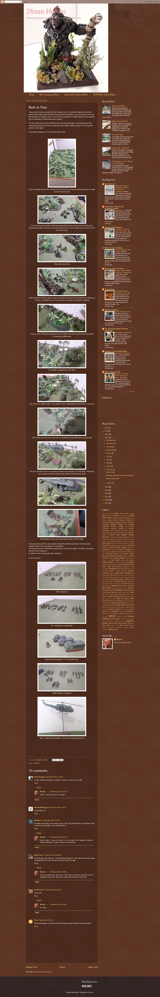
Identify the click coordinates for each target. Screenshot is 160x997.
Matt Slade (105, 581)
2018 (106, 493)
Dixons (125, 554)
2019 (106, 490)
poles (119, 592)
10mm (117, 513)
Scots (127, 603)
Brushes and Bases (112, 310)
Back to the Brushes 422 (123, 312)
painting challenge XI (118, 588)
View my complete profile (122, 642)
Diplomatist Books (112, 554)
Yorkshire (104, 629)
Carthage (105, 547)
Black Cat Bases (129, 539)
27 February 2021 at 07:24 (58, 792)
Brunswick (125, 545)
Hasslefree (112, 569)
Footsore (123, 560)
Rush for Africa (111, 598)
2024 (106, 428)
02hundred (105, 513)
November (110, 443)
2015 (106, 503)
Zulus (115, 629)
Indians (111, 571)
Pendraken (119, 590)
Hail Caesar (116, 566)
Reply (36, 783)
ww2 (108, 625)
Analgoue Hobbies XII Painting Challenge (122, 530)
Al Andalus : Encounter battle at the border (122, 230)
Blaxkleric (37, 820)
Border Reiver (106, 545)
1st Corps (131, 513)
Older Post (93, 967)
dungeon (111, 556)
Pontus (131, 592)
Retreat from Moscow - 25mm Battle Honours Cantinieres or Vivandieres (122, 188)
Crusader (127, 549)
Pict (129, 590)
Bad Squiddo (122, 535)
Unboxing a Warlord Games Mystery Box (120, 475)
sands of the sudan (128, 601)
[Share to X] (58, 760)
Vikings (104, 621)
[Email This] (53, 760)
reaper (132, 594)
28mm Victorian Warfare (113, 248)
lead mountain (124, 577)
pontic (127, 592)
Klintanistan (121, 575)
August (109, 453)
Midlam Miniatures (122, 581)
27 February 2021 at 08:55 (52, 855)
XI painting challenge (121, 627)
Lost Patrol (105, 579)
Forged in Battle (107, 562)
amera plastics (113, 520)
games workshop (112, 564)
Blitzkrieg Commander (128, 541)
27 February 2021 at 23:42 (58, 904)
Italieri (132, 573)
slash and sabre (119, 607)
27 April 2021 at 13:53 (45, 920)
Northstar (115, 586)
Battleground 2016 (116, 537)
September (110, 450)
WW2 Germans (125, 625)
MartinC (43, 792)
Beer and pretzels (118, 539)
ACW (104, 518)
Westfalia (125, 623)
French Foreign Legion (120, 562)
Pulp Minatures (120, 594)
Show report (130, 605)
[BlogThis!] (55, 760)
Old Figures (123, 585)
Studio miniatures (115, 609)
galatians (104, 564)
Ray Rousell (38, 890)
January (109, 483)
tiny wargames (121, 611)
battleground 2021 (107, 539)
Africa (109, 518)
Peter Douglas (39, 777)
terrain (114, 611)
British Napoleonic (117, 545)
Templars (109, 611)
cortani (113, 549)
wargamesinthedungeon (113, 227)
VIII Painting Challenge (127, 618)
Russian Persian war (109, 601)
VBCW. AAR (120, 616)
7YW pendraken (122, 515)
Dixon (120, 554)
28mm (104, 515)
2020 (106, 487)
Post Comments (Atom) (44, 972)
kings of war (114, 575)
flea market (116, 560)
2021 (106, 437)
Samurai (119, 601)
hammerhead (126, 566)
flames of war (106, 560)
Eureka (132, 558)
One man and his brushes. (114, 268)
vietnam (36, 763)
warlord (111, 623)
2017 (106, 497)
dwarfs (125, 556)
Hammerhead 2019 (118, 106)
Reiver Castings (107, 596)
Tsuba (122, 613)
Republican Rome (120, 596)
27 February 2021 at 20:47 (52, 890)
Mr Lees (131, 581)
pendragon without (108, 590)
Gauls (119, 564)
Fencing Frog (109, 289)
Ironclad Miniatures (121, 571)
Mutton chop (109, 583)
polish (123, 592)
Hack (109, 566)
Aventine (131, 532)
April (108, 463)
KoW (126, 575)
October (109, 447)
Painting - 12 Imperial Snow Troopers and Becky (121, 375)
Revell (132, 596)
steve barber (105, 609)
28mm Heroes (46, 10)
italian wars (112, 573)
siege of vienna (109, 607)
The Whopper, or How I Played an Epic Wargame (122, 162)
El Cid (111, 558)
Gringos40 (124, 564)
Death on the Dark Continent (121, 551)
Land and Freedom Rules (76, 94)
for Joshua (130, 560)
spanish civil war (129, 607)
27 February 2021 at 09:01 (58, 872)
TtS (125, 613)
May (108, 460)
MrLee (104, 583)
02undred (111, 513)
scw (108, 605)
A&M (128, 515)
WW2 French (115, 625)
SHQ (103, 607)
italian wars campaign (123, 573)
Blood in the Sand (116, 543)
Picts (132, 590)
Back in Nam (110, 472)
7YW (115, 516)
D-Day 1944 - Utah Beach (120, 148)
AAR (132, 516)
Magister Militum (124, 579)
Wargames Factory (119, 621)
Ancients (105, 532)
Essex (128, 558)
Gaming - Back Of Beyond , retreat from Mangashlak (123, 271)
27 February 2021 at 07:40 (58, 837)
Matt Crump (38, 855)
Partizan (131, 588)
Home (32, 94)
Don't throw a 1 (110, 184)
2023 (106, 431)
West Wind (117, 623)
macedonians (113, 579)
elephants (116, 558)
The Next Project (117, 135)
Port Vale (105, 594)
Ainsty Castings (124, 518)
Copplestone (106, 549)
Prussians (111, 594)
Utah (106, 616)
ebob (129, 556)
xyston (131, 627)
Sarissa (104, 603)
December (110, 440)
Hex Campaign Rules (49, 94)
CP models (119, 549)
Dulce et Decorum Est (112, 372)
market (132, 579)
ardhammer (116, 532)
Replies (39, 787)
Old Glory (131, 585)
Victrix (112, 618)
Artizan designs (123, 532)
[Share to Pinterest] (62, 760)
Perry (125, 590)
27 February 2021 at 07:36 (51, 820)
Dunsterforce (119, 556)
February (109, 469)
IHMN (106, 571)
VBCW (112, 616)
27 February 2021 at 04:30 (57, 807)
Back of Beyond (108, 535)
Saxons (109, 603)
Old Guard (106, 588)
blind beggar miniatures (109, 541)
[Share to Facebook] (60, 760)
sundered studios (125, 609)
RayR (127, 594)
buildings (131, 545)
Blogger (90, 992)
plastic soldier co (112, 592)
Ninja (109, 585)
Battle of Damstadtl (112, 478)
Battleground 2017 (128, 537)
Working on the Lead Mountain (116, 351)
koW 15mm (131, 575)
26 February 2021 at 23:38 (54, 777)
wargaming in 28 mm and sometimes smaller (114, 207)
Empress (123, 558)
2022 (106, 434)
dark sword (109, 551)
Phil (35, 920)
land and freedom (107, 577)
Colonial (123, 547)
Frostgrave (130, 562)
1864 (126, 513)
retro (128, 596)
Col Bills (117, 547)
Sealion (112, 605)
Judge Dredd (105, 575)
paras (126, 588)
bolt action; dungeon (128, 543)
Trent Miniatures (114, 613)
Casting (111, 547)
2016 (106, 500)
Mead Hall (112, 581)
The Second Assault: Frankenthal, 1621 (121, 292)
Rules (103, 598)
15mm (122, 513)
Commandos (130, 547)
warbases (109, 621)
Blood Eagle (106, 543)
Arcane (110, 532)
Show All (131, 391)
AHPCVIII (115, 518)
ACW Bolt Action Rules (104, 94)
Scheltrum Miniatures (119, 603)
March (108, 466)
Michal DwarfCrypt (40, 807)
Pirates (104, 592)
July (108, 456)
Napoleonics (117, 583)
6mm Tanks (110, 515)
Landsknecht (116, 577)
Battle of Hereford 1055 (120, 121)
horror (129, 568)
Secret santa (120, 605)
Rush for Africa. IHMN (125, 599)
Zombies (110, 629)
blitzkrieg (118, 541)
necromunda (125, 583)
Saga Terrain (119, 210)
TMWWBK (129, 611)
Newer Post (31, 967)
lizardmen (131, 577)
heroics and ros (122, 568)
